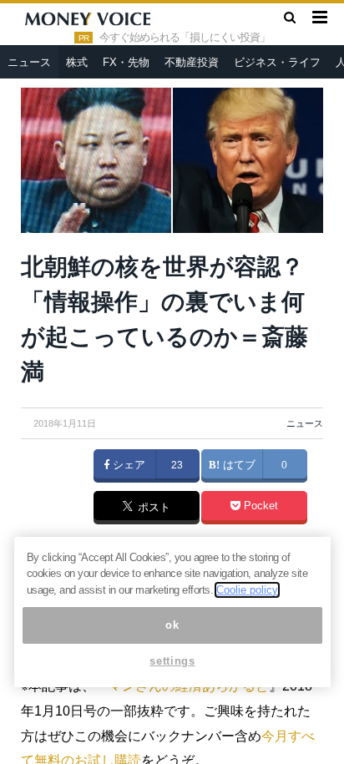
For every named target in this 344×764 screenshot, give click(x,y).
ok (172, 625)
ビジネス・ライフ (277, 62)
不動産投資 (191, 62)
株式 (77, 62)
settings (172, 661)
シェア (127, 465)
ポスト (152, 508)
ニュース (29, 62)
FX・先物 (126, 62)
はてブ (237, 465)
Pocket (259, 506)
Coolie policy (247, 590)
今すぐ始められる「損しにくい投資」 (184, 37)
